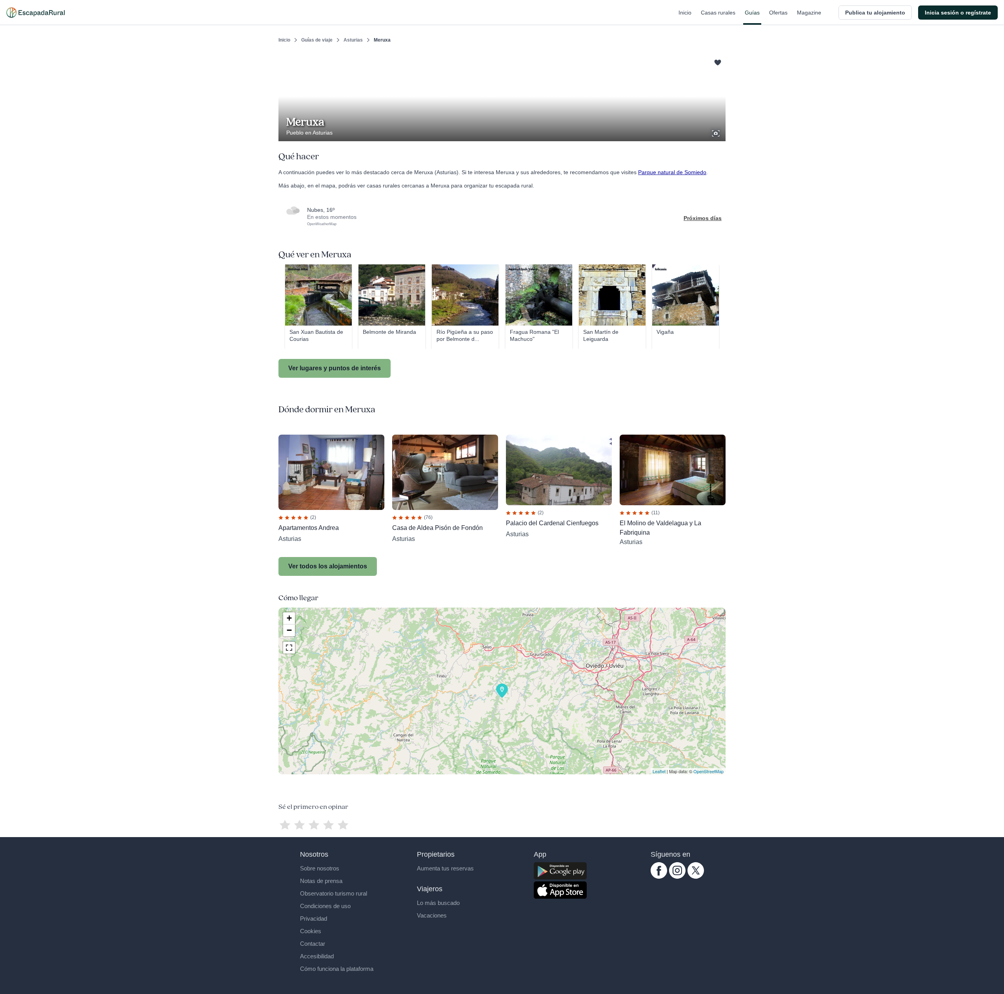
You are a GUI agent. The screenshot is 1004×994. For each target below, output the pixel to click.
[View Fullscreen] (289, 648)
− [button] (289, 630)
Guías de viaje (317, 40)
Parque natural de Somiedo (672, 172)
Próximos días (703, 218)
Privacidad (313, 918)
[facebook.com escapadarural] (659, 877)
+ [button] (289, 618)
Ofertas (778, 12)
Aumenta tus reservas (445, 868)
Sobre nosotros (319, 868)
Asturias (353, 40)
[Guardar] (717, 61)
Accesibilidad (317, 956)
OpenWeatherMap (321, 224)
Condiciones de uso (325, 906)
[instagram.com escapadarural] (677, 877)
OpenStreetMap (708, 771)
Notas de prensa (321, 880)
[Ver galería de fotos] (716, 132)
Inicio (684, 12)
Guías (752, 12)
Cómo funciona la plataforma (336, 968)
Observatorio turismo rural (333, 893)
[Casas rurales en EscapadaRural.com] (35, 12)
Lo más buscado (438, 902)
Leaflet (659, 771)
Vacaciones (432, 915)
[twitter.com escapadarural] (696, 877)
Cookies (310, 931)
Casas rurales (718, 12)
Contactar (312, 943)
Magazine (809, 12)
